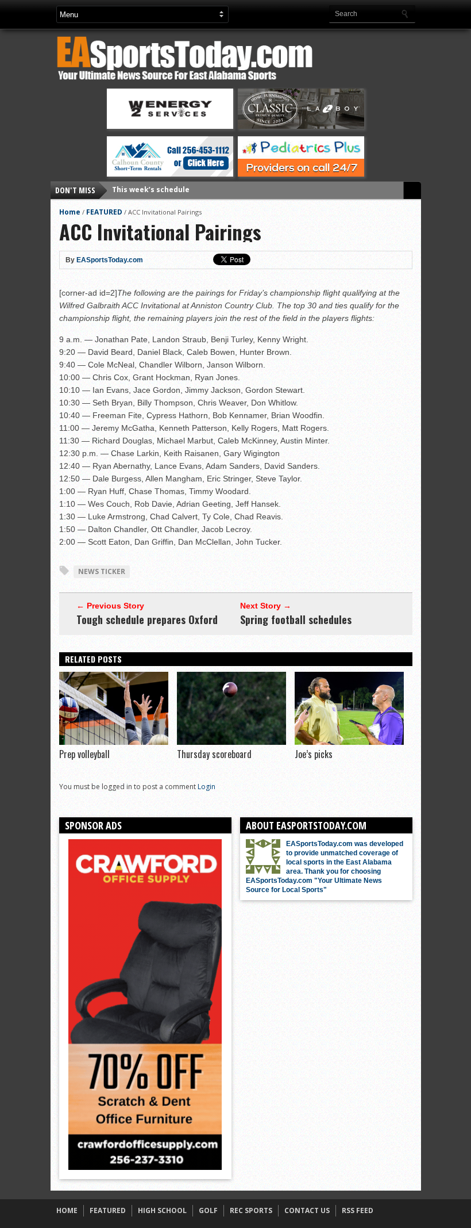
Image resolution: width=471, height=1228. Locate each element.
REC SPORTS (251, 1210)
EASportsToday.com (109, 260)
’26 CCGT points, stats (151, 190)
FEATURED (104, 212)
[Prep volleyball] (113, 742)
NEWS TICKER (101, 571)
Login (206, 786)
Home (69, 212)
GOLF (208, 1210)
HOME (67, 1210)
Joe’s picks (314, 754)
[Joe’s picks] (349, 742)
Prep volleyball (84, 754)
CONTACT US (307, 1210)
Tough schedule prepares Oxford (147, 619)
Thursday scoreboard (214, 754)
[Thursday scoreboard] (231, 742)
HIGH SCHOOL (162, 1210)
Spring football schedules (296, 619)
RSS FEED (357, 1210)
